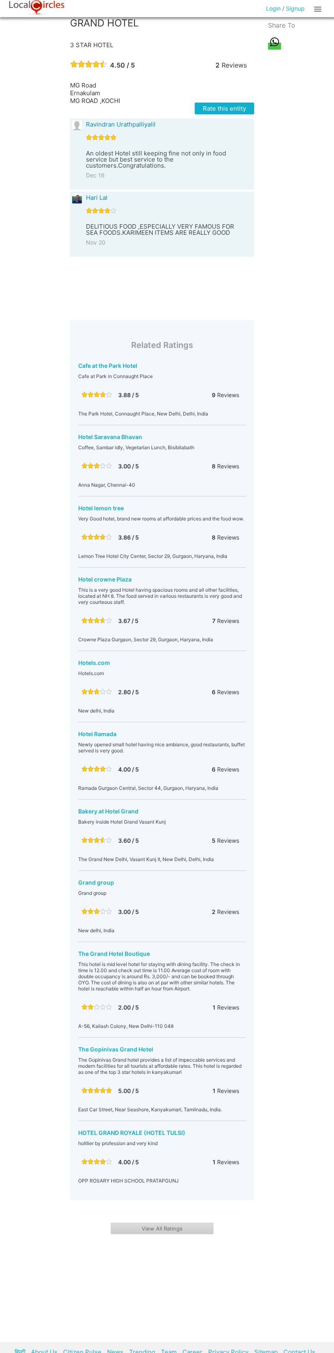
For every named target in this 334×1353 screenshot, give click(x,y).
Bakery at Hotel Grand (108, 811)
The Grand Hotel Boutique (114, 953)
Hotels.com (94, 662)
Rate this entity (224, 108)
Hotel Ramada (97, 733)
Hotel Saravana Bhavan (110, 436)
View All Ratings (162, 1228)
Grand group (96, 882)
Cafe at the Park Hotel (107, 365)
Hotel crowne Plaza (105, 579)
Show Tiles (318, 8)
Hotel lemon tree (101, 508)
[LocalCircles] (37, 7)
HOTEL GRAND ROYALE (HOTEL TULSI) (131, 1132)
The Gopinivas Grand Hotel (115, 1049)
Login (273, 8)
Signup (295, 8)
